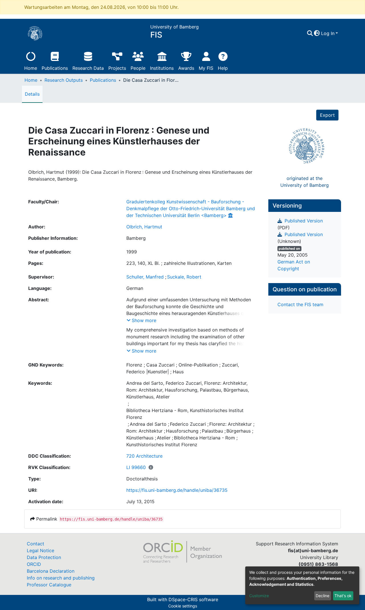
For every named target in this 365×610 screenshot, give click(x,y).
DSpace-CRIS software (193, 599)
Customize (259, 595)
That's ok (343, 595)
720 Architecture (144, 456)
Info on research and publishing (61, 578)
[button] (317, 33)
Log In (327, 33)
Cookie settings (182, 605)
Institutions (162, 68)
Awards (186, 68)
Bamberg (136, 238)
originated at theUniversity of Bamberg (304, 181)
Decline (322, 595)
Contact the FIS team (300, 304)
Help (223, 68)
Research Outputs (63, 80)
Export (327, 115)
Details (32, 94)
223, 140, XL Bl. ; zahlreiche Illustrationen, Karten (179, 263)
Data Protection (44, 557)
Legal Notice (40, 550)
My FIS (206, 68)
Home (30, 68)
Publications (55, 68)
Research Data (88, 68)
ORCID (34, 564)
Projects (117, 68)
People (138, 68)
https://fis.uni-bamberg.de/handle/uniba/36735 (177, 490)
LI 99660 (136, 467)
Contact (35, 543)
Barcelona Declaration (50, 571)
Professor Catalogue (49, 585)
